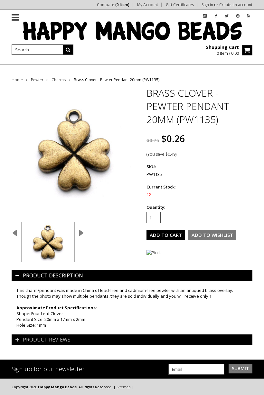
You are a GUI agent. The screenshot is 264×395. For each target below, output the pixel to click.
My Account (147, 5)
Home (17, 79)
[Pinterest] (238, 16)
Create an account (235, 5)
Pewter (37, 79)
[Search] (68, 49)
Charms (59, 79)
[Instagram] (205, 16)
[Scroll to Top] (254, 386)
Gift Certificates (180, 5)
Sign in (207, 5)
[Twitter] (227, 16)
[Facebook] (216, 16)
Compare (113, 5)
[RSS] (248, 16)
